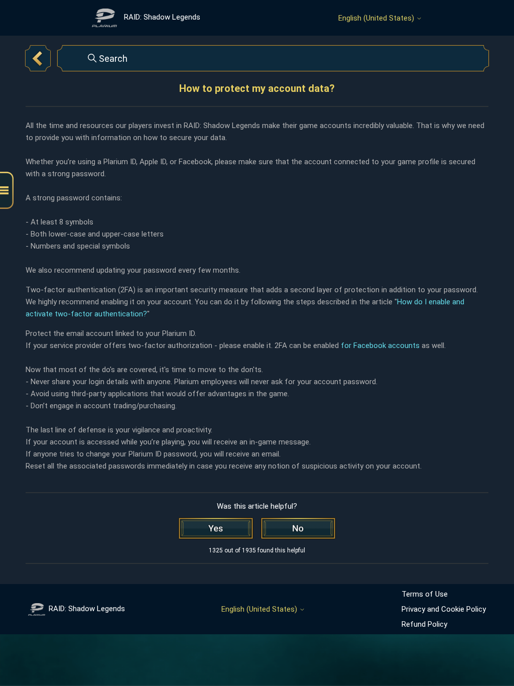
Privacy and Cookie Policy (444, 609)
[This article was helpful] (215, 528)
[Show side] (7, 190)
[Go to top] (491, 646)
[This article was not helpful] (298, 528)
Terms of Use (425, 594)
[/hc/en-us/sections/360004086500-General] (38, 58)
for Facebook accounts (380, 345)
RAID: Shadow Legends (87, 608)
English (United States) (377, 18)
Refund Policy (424, 624)
